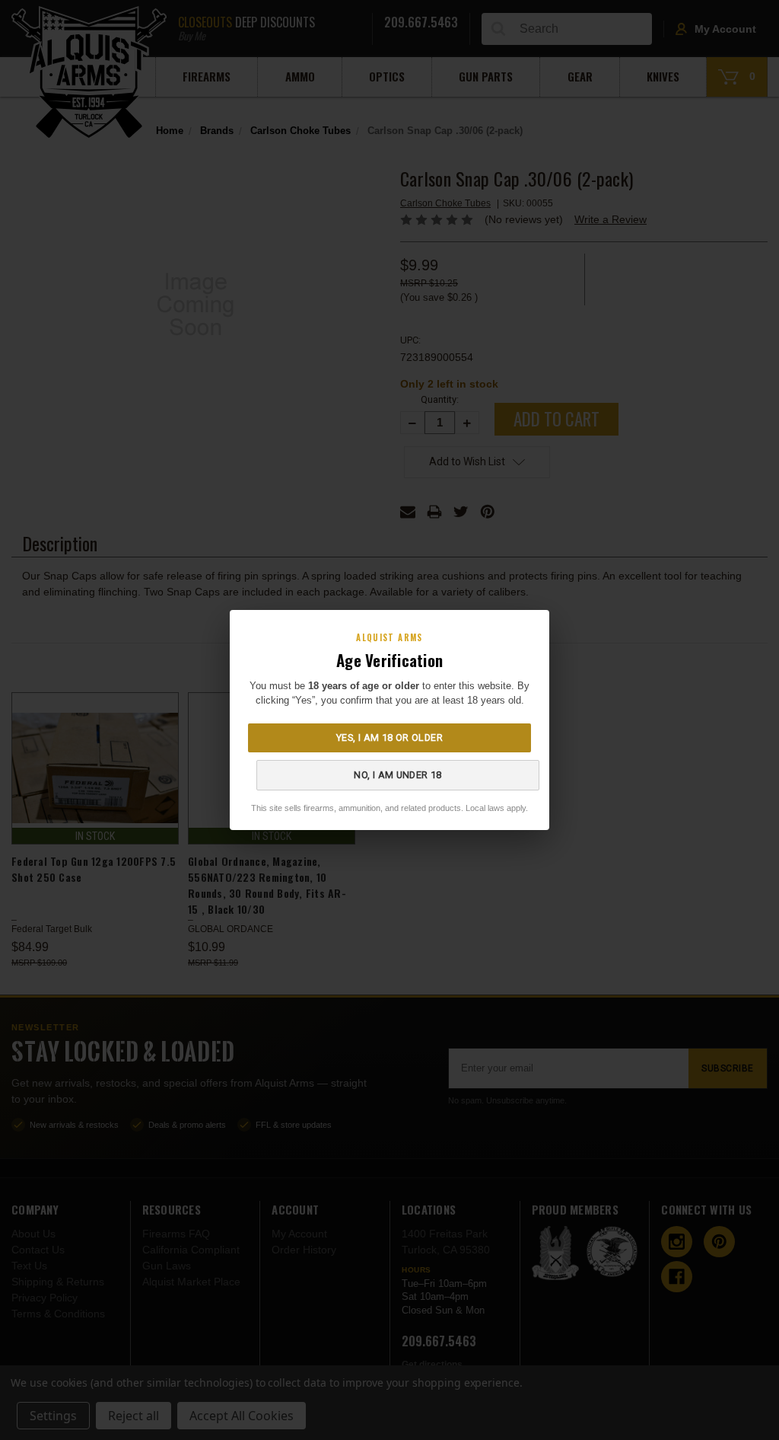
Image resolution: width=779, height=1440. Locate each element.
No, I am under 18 (397, 775)
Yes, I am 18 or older (389, 737)
